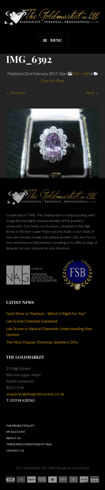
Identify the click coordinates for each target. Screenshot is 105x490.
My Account (15, 432)
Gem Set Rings (53, 80)
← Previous (15, 92)
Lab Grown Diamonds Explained (31, 321)
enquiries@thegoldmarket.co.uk (35, 393)
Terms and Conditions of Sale (29, 444)
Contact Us (15, 450)
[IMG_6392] (52, 142)
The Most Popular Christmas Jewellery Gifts (42, 342)
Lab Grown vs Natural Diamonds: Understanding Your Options (49, 331)
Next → (92, 92)
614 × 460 (81, 73)
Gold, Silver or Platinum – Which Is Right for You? (46, 313)
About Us (13, 438)
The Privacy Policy (20, 425)
